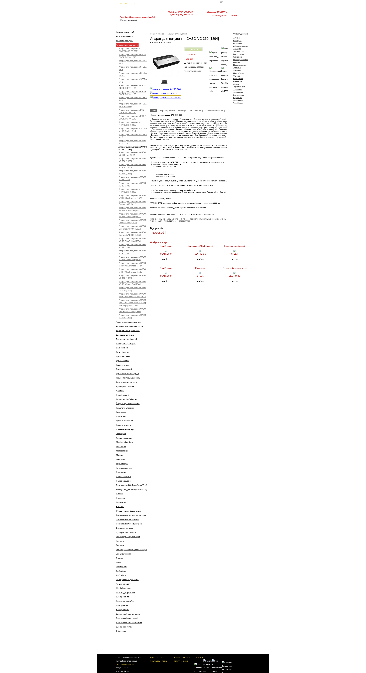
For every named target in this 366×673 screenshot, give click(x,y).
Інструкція (181, 110)
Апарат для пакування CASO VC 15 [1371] (132, 178)
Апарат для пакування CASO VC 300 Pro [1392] (132, 153)
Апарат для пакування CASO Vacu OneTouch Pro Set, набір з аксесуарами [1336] (132, 303)
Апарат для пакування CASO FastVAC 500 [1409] (132, 221)
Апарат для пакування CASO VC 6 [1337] (132, 142)
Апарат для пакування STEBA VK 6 (133, 68)
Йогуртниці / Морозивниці (128, 403)
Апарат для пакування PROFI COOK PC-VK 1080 (132, 111)
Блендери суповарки (126, 343)
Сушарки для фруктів (126, 532)
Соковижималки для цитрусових (131, 515)
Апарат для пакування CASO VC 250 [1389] (132, 159)
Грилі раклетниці (124, 369)
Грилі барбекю (123, 356)
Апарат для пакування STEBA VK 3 (133, 80)
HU (126, 3)
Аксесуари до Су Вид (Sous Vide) (131, 489)
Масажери (121, 446)
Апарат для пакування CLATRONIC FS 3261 (129, 49)
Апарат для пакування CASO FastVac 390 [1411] (132, 202)
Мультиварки (122, 463)
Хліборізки (121, 575)
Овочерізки (121, 433)
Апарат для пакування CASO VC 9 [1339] (132, 252)
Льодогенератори (124, 438)
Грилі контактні (123, 365)
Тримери (120, 545)
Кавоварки (121, 412)
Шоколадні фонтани (125, 592)
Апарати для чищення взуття (129, 326)
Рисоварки (121, 502)
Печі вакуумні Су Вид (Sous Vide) (131, 485)
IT (130, 3)
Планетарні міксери (125, 429)
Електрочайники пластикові (129, 622)
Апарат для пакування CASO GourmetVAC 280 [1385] (132, 233)
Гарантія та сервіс (180, 661)
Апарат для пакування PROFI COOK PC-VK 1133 (132, 92)
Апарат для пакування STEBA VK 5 (133, 62)
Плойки (119, 494)
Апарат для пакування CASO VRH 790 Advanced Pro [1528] (132, 295)
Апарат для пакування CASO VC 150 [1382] (132, 172)
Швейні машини (123, 588)
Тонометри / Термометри (128, 536)
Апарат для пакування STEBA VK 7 (133, 135)
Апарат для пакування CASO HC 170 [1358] (132, 288)
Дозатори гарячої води (126, 382)
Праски (119, 558)
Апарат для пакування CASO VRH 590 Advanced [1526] (132, 196)
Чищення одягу (123, 584)
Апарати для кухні (124, 40)
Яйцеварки (121, 631)
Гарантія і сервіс (179, 20)
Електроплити (122, 609)
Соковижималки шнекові (127, 519)
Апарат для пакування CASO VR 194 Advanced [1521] (132, 209)
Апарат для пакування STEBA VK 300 (133, 74)
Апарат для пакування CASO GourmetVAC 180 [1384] (132, 310)
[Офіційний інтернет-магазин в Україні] (137, 11)
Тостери (120, 541)
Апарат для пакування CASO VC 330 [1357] (132, 316)
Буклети (225, 20)
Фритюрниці (121, 567)
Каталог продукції (157, 658)
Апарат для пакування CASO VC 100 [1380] (132, 276)
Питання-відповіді (204, 20)
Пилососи (120, 498)
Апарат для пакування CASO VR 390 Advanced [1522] (132, 215)
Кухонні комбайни (124, 421)
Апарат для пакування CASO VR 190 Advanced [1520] (132, 258)
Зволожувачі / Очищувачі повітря (131, 549)
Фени (118, 562)
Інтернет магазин (157, 34)
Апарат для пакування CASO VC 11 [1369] (132, 245)
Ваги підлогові (122, 352)
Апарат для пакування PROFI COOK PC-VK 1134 (132, 86)
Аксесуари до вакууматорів (128, 322)
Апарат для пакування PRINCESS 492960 (129, 190)
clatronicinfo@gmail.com (125, 664)
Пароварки (121, 472)
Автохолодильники (125, 36)
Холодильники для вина (127, 579)
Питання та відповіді (181, 658)
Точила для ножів (124, 468)
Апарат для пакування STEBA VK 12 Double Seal (133, 129)
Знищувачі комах (124, 554)
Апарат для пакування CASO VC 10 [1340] (132, 184)
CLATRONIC (166, 254)
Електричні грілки (124, 627)
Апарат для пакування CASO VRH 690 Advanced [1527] (132, 264)
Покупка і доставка (154, 20)
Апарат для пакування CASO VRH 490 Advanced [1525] (132, 270)
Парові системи (123, 476)
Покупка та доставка (158, 661)
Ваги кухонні (122, 348)
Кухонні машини (123, 425)
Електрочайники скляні (127, 618)
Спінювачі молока (124, 528)
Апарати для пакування (127, 45)
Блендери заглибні (125, 335)
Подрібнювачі (122, 395)
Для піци (120, 391)
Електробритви (123, 597)
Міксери (120, 455)
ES (134, 3)
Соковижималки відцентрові (129, 524)
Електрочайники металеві (128, 614)
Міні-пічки (120, 459)
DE (117, 3)
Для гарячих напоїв (125, 386)
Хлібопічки (121, 571)
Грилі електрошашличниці (128, 378)
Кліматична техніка (125, 408)
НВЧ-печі (120, 506)
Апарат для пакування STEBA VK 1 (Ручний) (133, 105)
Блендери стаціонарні (126, 339)
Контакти (242, 20)
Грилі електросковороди (127, 373)
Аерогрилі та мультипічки (128, 330)
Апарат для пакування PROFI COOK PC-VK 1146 (132, 117)
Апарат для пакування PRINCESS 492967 (129, 123)
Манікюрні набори (124, 442)
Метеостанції (122, 451)
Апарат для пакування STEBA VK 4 (133, 98)
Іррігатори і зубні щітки (126, 399)
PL (121, 3)
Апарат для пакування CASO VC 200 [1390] (132, 165)
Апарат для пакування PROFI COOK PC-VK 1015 (132, 55)
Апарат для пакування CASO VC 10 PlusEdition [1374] (132, 239)
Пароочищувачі (123, 481)
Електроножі (122, 605)
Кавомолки (121, 416)
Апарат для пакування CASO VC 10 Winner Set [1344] (132, 282)
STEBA (234, 254)
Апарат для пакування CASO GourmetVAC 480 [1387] (132, 227)
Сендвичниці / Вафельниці (128, 511)
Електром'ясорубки (125, 601)
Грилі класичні (122, 360)
